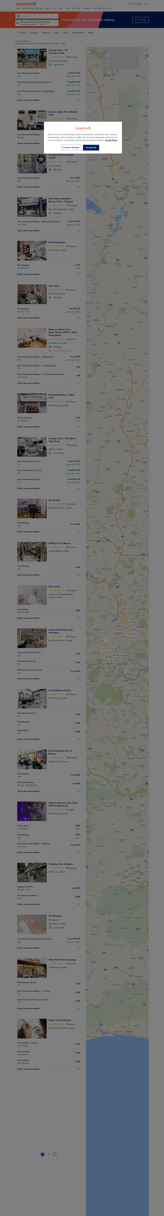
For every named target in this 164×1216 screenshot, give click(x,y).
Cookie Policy (111, 140)
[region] (83, 138)
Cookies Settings (71, 148)
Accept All (91, 148)
